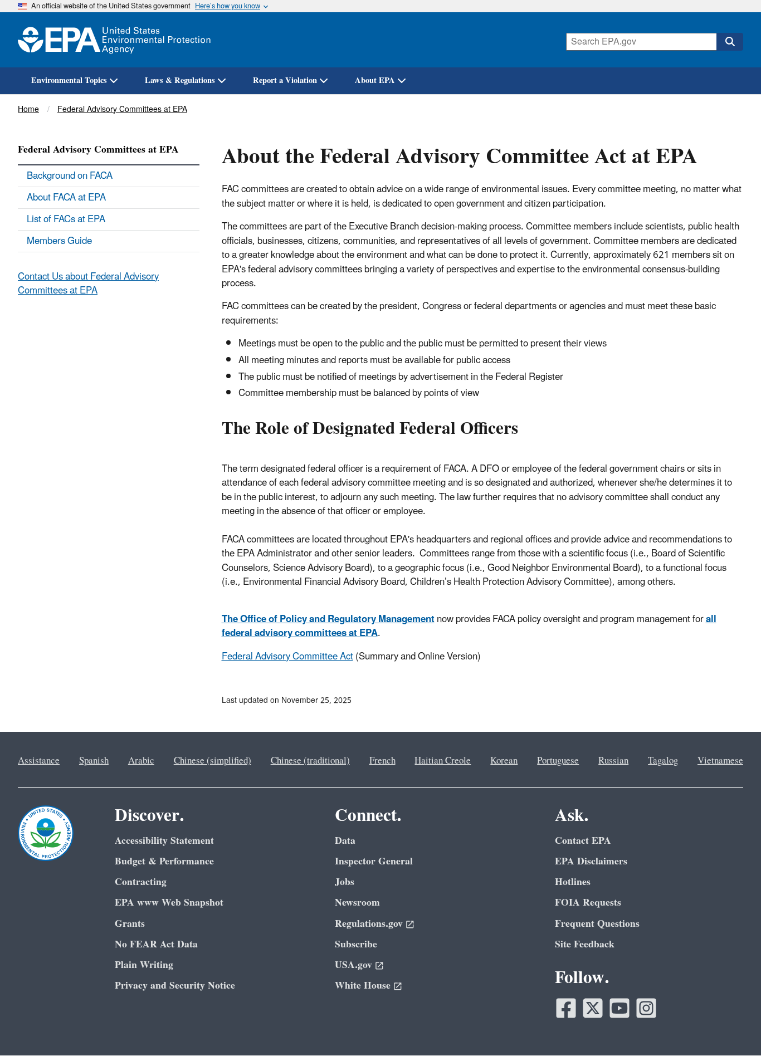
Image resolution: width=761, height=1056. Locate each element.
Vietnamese (720, 761)
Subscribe (356, 944)
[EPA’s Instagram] (646, 1008)
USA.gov (353, 965)
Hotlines (573, 882)
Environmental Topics (69, 80)
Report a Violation (285, 80)
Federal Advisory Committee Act (287, 657)
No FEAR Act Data (156, 944)
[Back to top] (730, 1025)
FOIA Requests (588, 902)
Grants (130, 924)
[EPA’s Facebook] (566, 1008)
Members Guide (59, 241)
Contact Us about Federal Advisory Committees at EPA (88, 284)
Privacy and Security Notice (175, 985)
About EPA (375, 80)
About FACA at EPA (66, 198)
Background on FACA (70, 176)
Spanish (94, 761)
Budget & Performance (164, 861)
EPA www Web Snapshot (169, 902)
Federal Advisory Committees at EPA (122, 109)
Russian (613, 761)
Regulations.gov (369, 924)
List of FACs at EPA (66, 219)
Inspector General (374, 861)
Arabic (141, 761)
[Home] (114, 39)
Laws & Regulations (180, 80)
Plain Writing (144, 965)
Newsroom (357, 902)
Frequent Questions (597, 924)
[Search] (729, 42)
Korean (504, 761)
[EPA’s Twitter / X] (593, 1008)
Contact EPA (583, 841)
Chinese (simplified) (212, 761)
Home (28, 109)
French (382, 761)
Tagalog (663, 761)
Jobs (344, 882)
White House (363, 985)
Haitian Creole (442, 761)
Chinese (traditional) (310, 761)
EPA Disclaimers (591, 861)
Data (345, 841)
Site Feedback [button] (584, 944)
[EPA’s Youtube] (619, 1008)
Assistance (39, 761)
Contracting (141, 882)
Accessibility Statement (164, 841)
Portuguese (558, 761)
